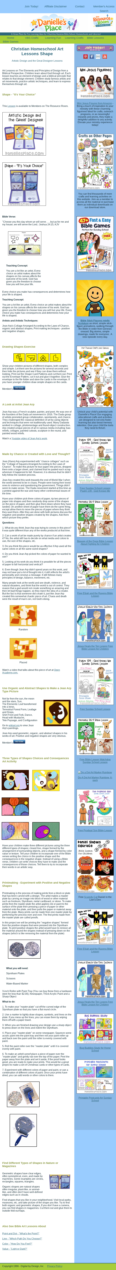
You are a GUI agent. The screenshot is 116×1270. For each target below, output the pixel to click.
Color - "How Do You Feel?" (17, 1243)
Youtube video (19, 438)
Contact (79, 6)
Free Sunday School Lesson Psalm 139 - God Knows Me (95, 489)
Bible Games (10, 41)
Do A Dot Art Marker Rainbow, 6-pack (95, 779)
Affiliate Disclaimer (55, 6)
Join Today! (31, 6)
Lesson (11, 106)
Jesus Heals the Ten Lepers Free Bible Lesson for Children (95, 647)
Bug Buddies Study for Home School (95, 1049)
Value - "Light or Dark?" (14, 1249)
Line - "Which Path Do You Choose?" (22, 1238)
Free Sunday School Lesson (95, 709)
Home (10, 37)
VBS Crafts (32, 37)
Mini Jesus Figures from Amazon (94, 103)
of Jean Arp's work (37, 438)
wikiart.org (14, 725)
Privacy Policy (54, 1266)
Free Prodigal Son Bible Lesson (95, 830)
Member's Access (103, 6)
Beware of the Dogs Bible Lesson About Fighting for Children (95, 542)
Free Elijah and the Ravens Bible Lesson (95, 594)
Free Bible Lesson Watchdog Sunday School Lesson (95, 761)
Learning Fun (53, 37)
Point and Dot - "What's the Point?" (20, 1233)
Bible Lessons (95, 37)
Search (104, 10)
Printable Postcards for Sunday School (95, 1099)
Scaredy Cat (90, 897)
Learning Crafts (74, 37)
